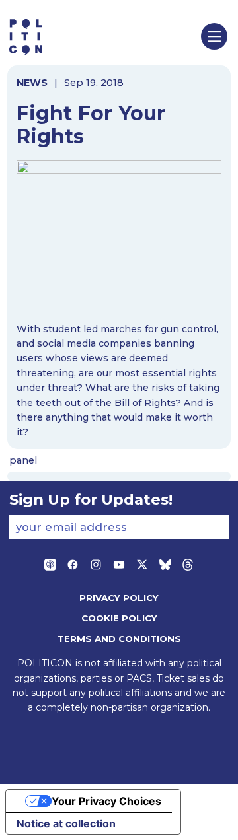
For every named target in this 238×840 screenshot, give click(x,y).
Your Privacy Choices (106, 801)
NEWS (32, 82)
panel (23, 460)
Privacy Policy (119, 597)
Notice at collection (66, 823)
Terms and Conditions (119, 638)
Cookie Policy (119, 618)
